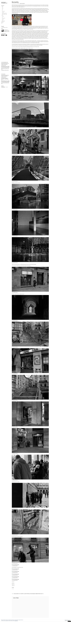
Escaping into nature (3, 65)
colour (2, 9)
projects (2, 6)
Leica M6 (25, 593)
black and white (16, 593)
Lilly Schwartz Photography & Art (4, 2)
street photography (32, 593)
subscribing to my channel (26, 26)
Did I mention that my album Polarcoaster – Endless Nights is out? (5, 79)
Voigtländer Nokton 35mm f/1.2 (39, 593)
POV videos (28, 593)
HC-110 (19, 593)
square (2, 8)
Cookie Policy (16, 620)
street (2, 7)
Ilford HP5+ (22, 593)
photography (2, 5)
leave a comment (22, 3)
